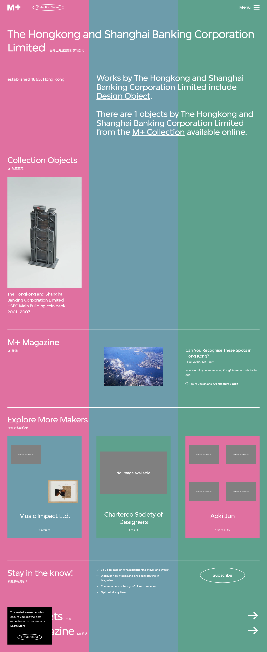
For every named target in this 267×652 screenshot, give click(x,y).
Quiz (235, 384)
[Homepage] (13, 8)
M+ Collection (158, 132)
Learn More (17, 625)
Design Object (123, 96)
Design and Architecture (213, 384)
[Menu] (256, 7)
